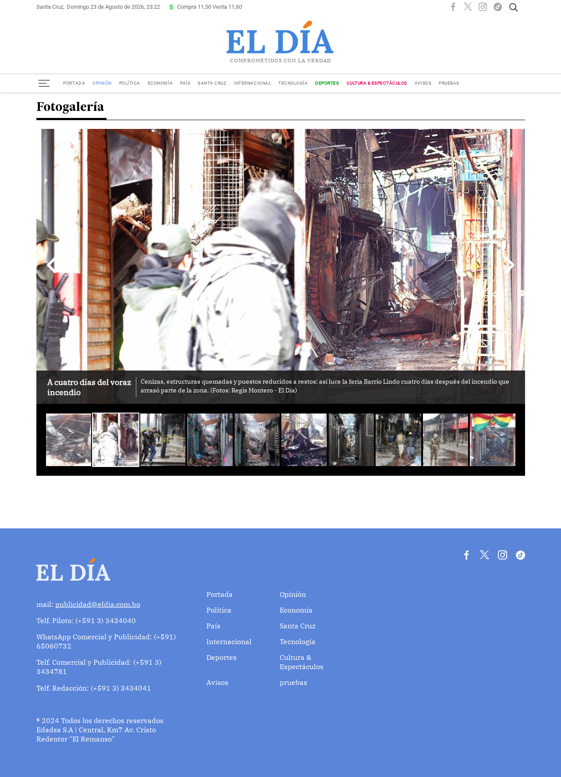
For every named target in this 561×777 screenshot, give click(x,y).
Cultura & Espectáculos (377, 83)
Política (129, 83)
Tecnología (293, 83)
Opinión (102, 83)
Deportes (327, 83)
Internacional (252, 83)
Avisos (423, 83)
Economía (160, 83)
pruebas (449, 83)
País (185, 83)
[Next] (510, 265)
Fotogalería (70, 108)
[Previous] (52, 265)
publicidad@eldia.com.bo (97, 604)
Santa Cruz (212, 83)
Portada (74, 83)
